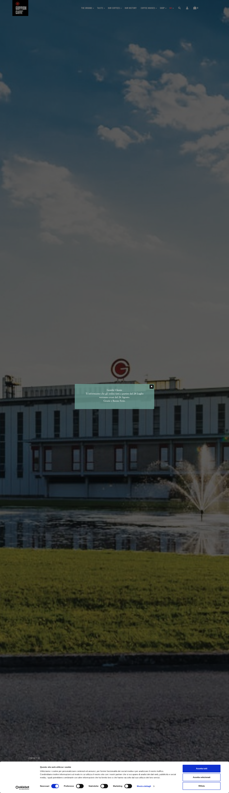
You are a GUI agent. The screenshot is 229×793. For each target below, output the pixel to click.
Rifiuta (202, 786)
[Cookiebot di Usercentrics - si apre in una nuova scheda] (22, 788)
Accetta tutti (201, 768)
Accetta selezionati (201, 777)
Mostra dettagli (144, 786)
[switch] (80, 786)
